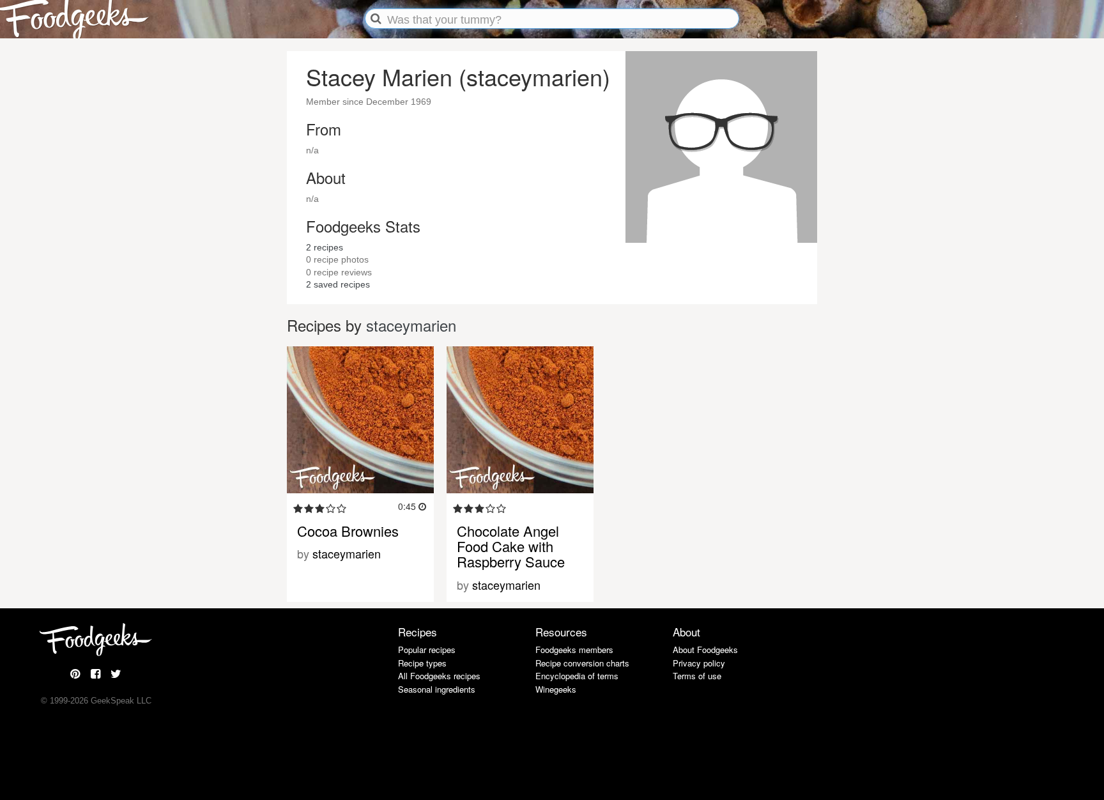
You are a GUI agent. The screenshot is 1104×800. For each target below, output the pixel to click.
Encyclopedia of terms (576, 676)
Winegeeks (555, 689)
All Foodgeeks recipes (439, 676)
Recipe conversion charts (582, 663)
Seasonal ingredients (436, 689)
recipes (324, 247)
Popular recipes (427, 649)
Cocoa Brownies (348, 531)
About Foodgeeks (705, 649)
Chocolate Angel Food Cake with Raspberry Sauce (511, 546)
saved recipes (338, 284)
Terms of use (697, 676)
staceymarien (411, 325)
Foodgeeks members (574, 649)
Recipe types (422, 663)
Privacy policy (699, 663)
